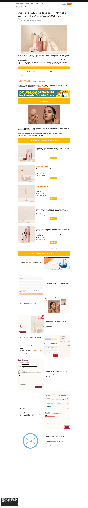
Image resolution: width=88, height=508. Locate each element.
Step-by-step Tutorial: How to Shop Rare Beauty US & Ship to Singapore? (32, 81)
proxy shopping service (43, 86)
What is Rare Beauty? (23, 78)
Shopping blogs (21, 6)
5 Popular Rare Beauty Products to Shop (26, 80)
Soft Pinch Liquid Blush (29, 135)
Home (17, 6)
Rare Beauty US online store (30, 303)
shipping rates (58, 85)
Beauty (26, 6)
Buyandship (27, 262)
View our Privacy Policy (8, 501)
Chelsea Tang (23, 18)
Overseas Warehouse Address (35, 350)
